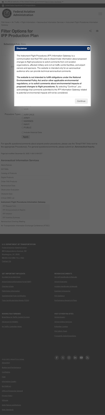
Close (88, 48)
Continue (81, 101)
